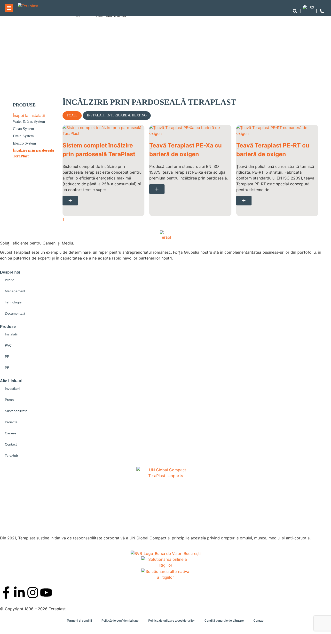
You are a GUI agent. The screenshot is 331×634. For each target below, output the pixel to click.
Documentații (15, 313)
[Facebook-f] (6, 592)
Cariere (10, 433)
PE (7, 368)
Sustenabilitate (16, 411)
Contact (11, 444)
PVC (8, 345)
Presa (9, 400)
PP (7, 356)
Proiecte (11, 422)
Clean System (23, 129)
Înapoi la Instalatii (29, 115)
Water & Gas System (29, 121)
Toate (72, 115)
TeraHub (11, 455)
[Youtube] (46, 592)
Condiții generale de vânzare (224, 620)
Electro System (24, 143)
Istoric (9, 280)
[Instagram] (33, 592)
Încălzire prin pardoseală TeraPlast (33, 153)
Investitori (12, 388)
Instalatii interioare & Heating (117, 115)
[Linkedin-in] (19, 592)
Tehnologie (13, 302)
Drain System (23, 136)
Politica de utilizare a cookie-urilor (171, 620)
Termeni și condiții (79, 620)
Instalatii (11, 334)
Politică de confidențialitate (120, 620)
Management (15, 291)
